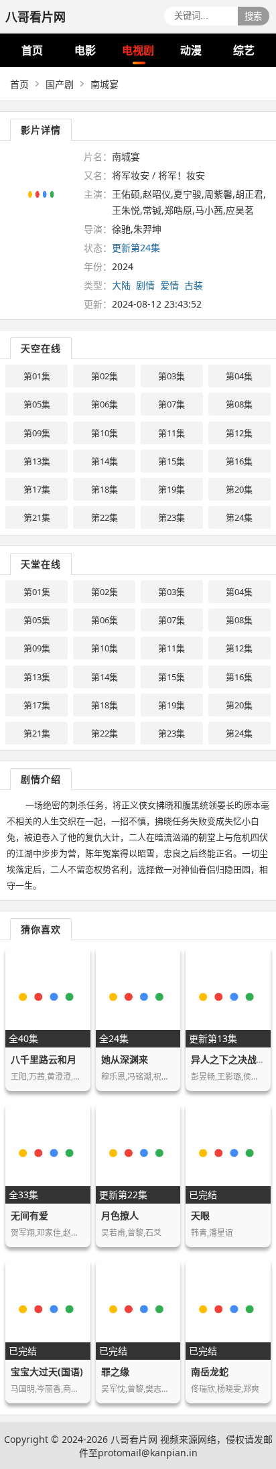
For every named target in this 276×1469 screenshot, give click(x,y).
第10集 (104, 433)
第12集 (239, 433)
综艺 (244, 50)
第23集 (171, 517)
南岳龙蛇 (209, 1371)
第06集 (104, 404)
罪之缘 (115, 1371)
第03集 (171, 376)
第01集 (36, 376)
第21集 (36, 517)
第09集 (36, 433)
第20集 (239, 489)
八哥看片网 (134, 1439)
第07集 (171, 404)
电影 (85, 50)
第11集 (171, 433)
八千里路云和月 (43, 1059)
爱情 (169, 285)
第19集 (171, 489)
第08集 (239, 404)
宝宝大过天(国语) (47, 1371)
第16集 (239, 461)
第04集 (239, 376)
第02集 (104, 376)
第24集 (239, 517)
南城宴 (104, 84)
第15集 (171, 461)
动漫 (191, 50)
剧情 (145, 285)
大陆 (121, 285)
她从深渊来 (124, 1059)
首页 (32, 50)
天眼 (200, 1215)
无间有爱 (29, 1215)
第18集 (104, 489)
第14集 (104, 461)
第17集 (36, 489)
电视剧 (138, 50)
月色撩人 (120, 1215)
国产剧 (60, 84)
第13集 (36, 461)
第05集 (36, 404)
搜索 (253, 16)
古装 (193, 285)
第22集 (104, 517)
